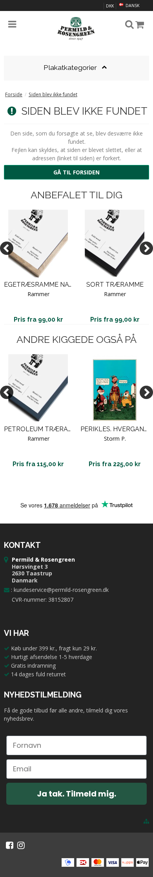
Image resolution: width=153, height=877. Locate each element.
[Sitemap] (146, 821)
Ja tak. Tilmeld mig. (76, 793)
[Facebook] (9, 845)
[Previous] (6, 248)
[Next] (146, 248)
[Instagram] (21, 845)
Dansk (131, 5)
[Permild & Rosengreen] (76, 28)
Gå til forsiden (76, 172)
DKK (110, 6)
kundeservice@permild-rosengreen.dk (61, 589)
